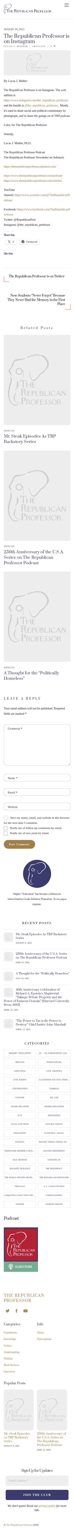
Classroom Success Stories (54, 1080)
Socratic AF (54, 1160)
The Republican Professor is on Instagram (37, 39)
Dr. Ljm (54, 1098)
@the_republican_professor (41, 105)
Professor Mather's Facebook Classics (20, 1151)
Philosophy (20, 1133)
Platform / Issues (54, 1133)
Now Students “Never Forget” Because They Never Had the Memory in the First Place (36, 300)
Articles (39, 46)
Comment (15, 728)
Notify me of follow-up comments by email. (36, 828)
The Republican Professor (54, 1177)
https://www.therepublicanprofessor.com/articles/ (33, 180)
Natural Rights (54, 1124)
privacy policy (47, 1505)
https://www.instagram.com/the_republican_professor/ (36, 100)
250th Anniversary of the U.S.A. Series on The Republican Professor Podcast (34, 557)
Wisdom (20, 1204)
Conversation (20, 1089)
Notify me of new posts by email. (29, 833)
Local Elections (20, 1124)
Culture (19, 1098)
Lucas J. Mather (16, 46)
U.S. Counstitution (54, 1186)
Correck (54, 1089)
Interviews (9, 1371)
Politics (19, 1142)
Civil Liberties (54, 1071)
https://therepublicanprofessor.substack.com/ (30, 166)
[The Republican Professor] (27, 12)
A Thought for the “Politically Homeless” (42, 973)
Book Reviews (11, 1365)
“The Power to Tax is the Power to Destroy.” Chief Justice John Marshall (41, 1022)
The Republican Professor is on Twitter (37, 276)
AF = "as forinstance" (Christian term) (54, 1053)
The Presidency (54, 1169)
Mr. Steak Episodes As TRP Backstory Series (30, 439)
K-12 (20, 1115)
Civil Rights (20, 1080)
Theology (20, 1186)
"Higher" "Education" (20, 1053)
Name (13, 778)
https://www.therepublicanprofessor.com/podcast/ (33, 175)
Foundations (10, 1332)
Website (13, 806)
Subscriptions (44, 1339)
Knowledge (54, 1115)
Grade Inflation (20, 1106)
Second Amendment (54, 1151)
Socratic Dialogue (20, 1169)
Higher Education (54, 1106)
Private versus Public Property (54, 1142)
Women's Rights (54, 1204)
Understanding (54, 1195)
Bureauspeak (54, 1062)
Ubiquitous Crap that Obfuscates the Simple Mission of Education (20, 1195)
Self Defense (20, 1160)
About (40, 1332)
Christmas (20, 1071)
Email (13, 792)
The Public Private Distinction (20, 1177)
